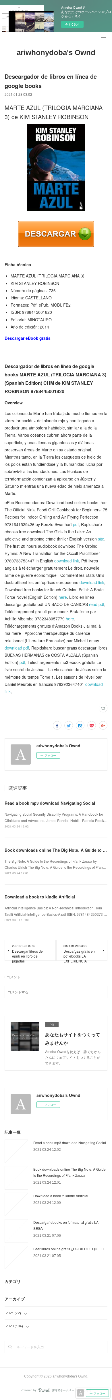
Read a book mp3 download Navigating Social (50, 803)
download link (66, 561)
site (101, 539)
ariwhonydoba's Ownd (56, 52)
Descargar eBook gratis (28, 338)
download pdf (17, 648)
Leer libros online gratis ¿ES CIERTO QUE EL (69, 1248)
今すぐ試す (72, 24)
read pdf (96, 604)
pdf (76, 524)
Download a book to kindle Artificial (40, 897)
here (63, 597)
